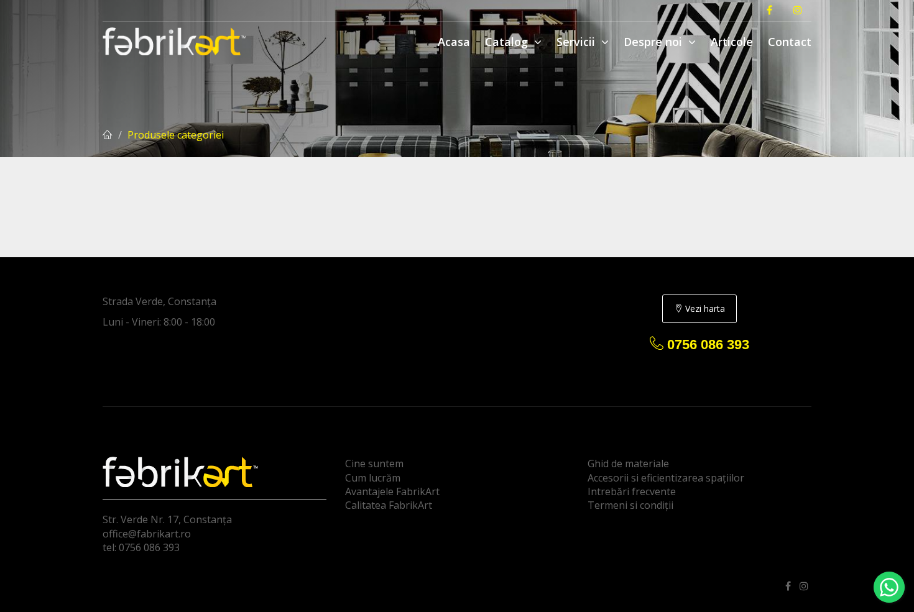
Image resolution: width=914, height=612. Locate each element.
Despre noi (654, 41)
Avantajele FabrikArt (392, 491)
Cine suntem (374, 463)
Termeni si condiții (630, 505)
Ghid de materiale (628, 463)
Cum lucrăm (372, 478)
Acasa (454, 41)
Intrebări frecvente (632, 491)
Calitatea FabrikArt (388, 505)
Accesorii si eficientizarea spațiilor (666, 478)
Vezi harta (704, 308)
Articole (732, 41)
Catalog (508, 41)
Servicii (577, 41)
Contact (789, 41)
